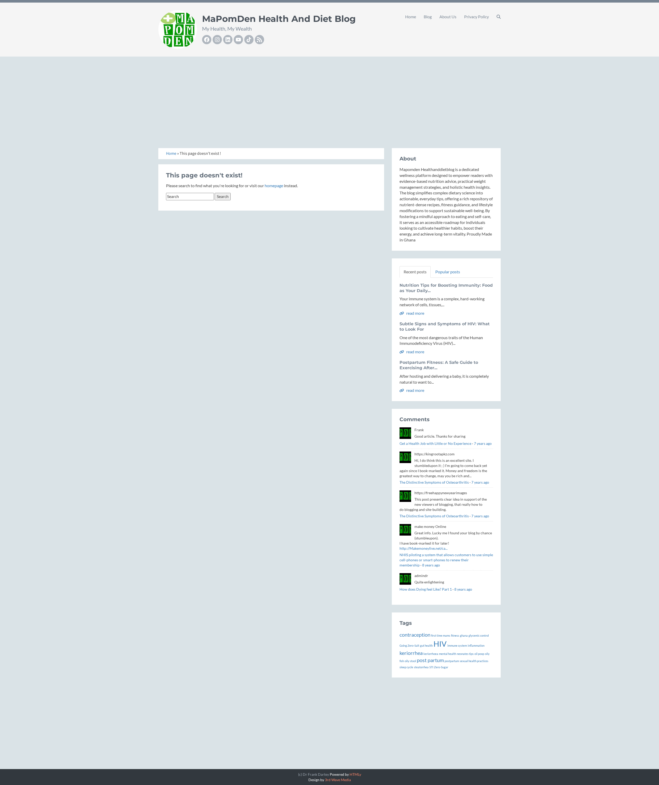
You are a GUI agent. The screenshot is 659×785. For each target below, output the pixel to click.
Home (410, 16)
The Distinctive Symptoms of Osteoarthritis (434, 482)
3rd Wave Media (338, 780)
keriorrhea (411, 653)
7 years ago (483, 443)
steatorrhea (421, 667)
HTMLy (355, 774)
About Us (447, 16)
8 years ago (431, 565)
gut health (426, 645)
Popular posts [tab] (447, 271)
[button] (499, 16)
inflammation (476, 645)
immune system (457, 645)
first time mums (440, 635)
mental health (447, 653)
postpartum (452, 661)
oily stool (410, 661)
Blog (428, 16)
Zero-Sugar (441, 667)
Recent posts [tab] (415, 271)
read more (414, 313)
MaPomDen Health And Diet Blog (279, 18)
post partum (430, 660)
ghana (464, 635)
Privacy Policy (476, 16)
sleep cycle (406, 667)
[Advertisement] (329, 97)
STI (431, 667)
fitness (455, 635)
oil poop (479, 653)
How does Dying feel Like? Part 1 (426, 589)
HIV (440, 643)
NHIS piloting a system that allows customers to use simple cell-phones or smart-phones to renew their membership (446, 560)
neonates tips (465, 653)
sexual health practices (474, 661)
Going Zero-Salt (409, 645)
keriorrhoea (430, 653)
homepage (274, 185)
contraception (415, 634)
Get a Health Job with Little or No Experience (435, 443)
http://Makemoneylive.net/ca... (424, 548)
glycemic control (479, 635)
